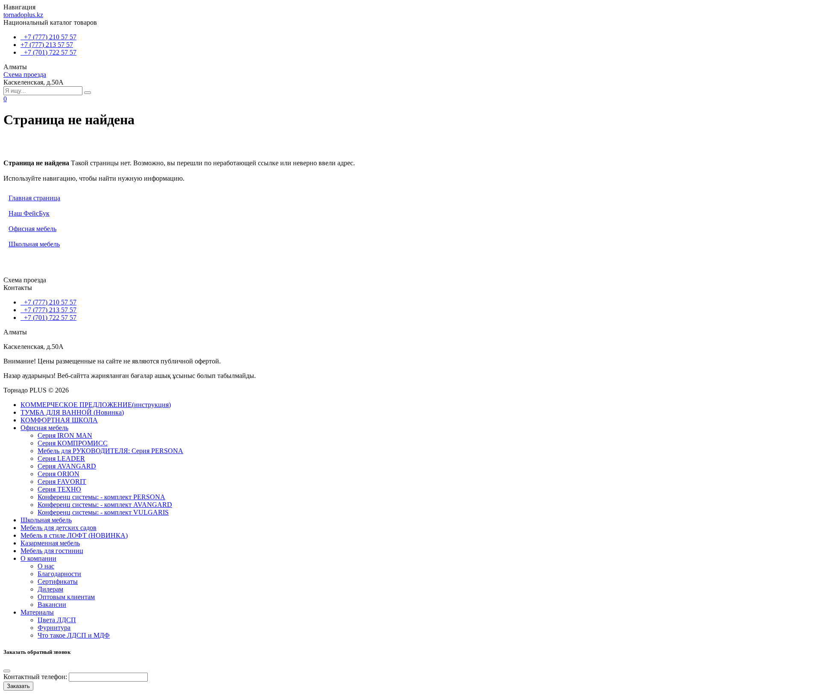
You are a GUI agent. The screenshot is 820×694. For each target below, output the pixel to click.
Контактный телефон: (35, 676)
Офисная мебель (32, 228)
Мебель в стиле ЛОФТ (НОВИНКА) (74, 535)
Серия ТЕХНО (59, 489)
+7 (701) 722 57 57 (48, 52)
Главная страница (34, 198)
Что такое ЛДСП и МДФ (74, 635)
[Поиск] (87, 92)
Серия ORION (58, 473)
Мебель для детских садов (58, 527)
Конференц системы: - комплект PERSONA (101, 497)
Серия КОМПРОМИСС (73, 443)
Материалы (37, 612)
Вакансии (52, 604)
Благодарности (59, 573)
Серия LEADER (61, 458)
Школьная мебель (34, 244)
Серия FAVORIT (62, 481)
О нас (46, 566)
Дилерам (50, 589)
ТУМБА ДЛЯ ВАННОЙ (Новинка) (72, 412)
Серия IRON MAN (65, 435)
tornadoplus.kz (23, 14)
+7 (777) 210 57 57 (48, 37)
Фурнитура (54, 627)
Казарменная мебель (50, 543)
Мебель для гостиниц (51, 550)
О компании (38, 558)
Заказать (18, 686)
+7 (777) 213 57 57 (46, 44)
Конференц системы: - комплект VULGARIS (103, 512)
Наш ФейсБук (29, 213)
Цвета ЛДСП (57, 620)
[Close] (6, 671)
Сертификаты (58, 581)
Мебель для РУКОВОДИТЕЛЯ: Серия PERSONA (110, 450)
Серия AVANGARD (67, 466)
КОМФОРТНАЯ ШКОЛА (59, 420)
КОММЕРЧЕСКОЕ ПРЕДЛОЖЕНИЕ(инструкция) (95, 404)
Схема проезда (24, 74)
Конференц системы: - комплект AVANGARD (105, 504)
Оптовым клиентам (66, 596)
